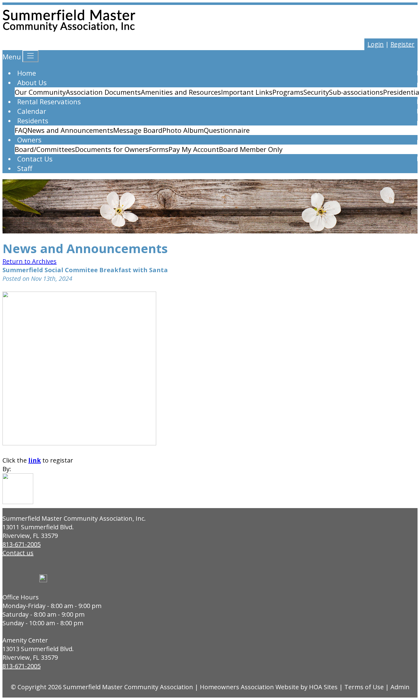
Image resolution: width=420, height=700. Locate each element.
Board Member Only (251, 149)
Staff (24, 168)
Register (402, 44)
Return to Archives (29, 261)
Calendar (31, 111)
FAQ (21, 130)
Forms (158, 149)
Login (375, 44)
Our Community (40, 92)
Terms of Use (364, 687)
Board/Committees (45, 149)
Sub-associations (356, 92)
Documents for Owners (112, 149)
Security (316, 92)
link (34, 460)
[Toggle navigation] (30, 56)
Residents (32, 120)
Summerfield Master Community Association (128, 687)
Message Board (137, 130)
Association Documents (103, 92)
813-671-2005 (21, 544)
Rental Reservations (49, 101)
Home (26, 73)
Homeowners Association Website (249, 687)
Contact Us (35, 158)
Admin (400, 687)
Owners (29, 139)
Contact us (18, 553)
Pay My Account (193, 149)
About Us (32, 82)
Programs (287, 92)
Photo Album (183, 130)
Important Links (246, 92)
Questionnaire (227, 130)
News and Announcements (70, 130)
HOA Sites (323, 687)
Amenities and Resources (181, 92)
